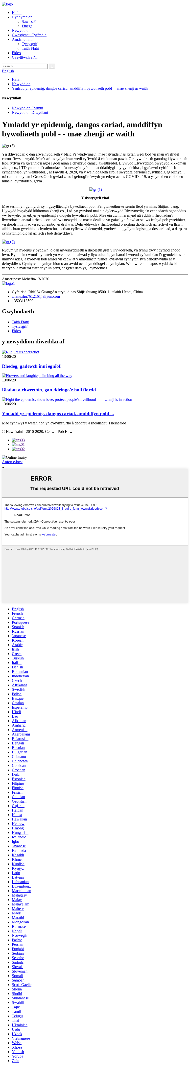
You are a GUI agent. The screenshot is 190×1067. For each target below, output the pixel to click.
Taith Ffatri (30, 48)
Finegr (27, 26)
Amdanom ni (22, 39)
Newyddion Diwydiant (30, 112)
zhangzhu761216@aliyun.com (36, 296)
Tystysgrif (29, 44)
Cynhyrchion (22, 17)
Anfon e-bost (12, 462)
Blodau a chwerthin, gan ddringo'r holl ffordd (49, 389)
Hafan (17, 12)
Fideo (16, 53)
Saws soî (29, 21)
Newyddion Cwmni (27, 108)
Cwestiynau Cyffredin (29, 35)
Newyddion (21, 30)
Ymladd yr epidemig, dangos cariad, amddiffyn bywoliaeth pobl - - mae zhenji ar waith (80, 88)
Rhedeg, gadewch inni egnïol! (32, 366)
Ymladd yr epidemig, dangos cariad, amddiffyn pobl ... (58, 413)
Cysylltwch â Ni (24, 57)
